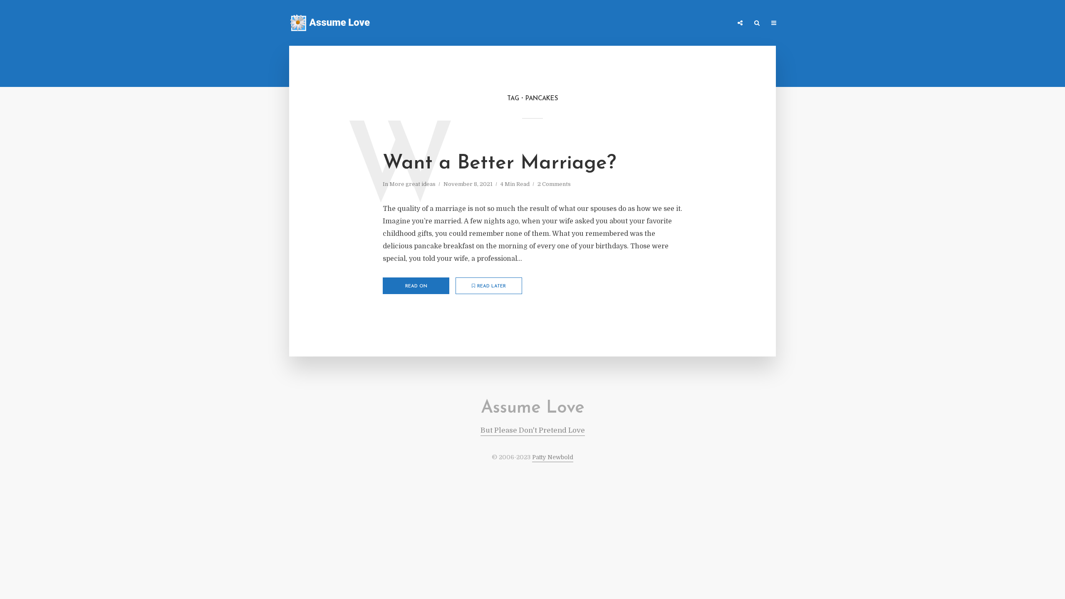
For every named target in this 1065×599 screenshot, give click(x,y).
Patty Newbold (552, 457)
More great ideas (412, 184)
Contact (686, 23)
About (717, 23)
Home (614, 23)
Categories (648, 23)
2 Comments (554, 184)
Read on (416, 286)
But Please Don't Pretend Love (532, 430)
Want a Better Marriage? (499, 163)
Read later (491, 286)
